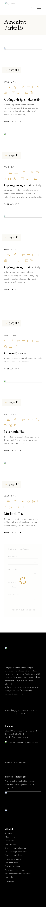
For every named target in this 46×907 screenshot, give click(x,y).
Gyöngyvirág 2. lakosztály (15, 852)
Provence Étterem (13, 859)
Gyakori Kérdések (12, 866)
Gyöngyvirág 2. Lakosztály (22, 185)
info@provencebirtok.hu (21, 737)
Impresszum (10, 881)
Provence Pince (11, 863)
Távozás (12, 569)
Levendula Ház (14, 431)
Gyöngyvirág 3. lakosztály (22, 99)
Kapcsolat (9, 877)
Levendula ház (11, 841)
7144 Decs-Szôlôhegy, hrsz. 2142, (23, 731)
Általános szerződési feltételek (18, 874)
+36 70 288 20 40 (16, 734)
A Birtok (8, 834)
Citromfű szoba (15, 353)
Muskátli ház (10, 837)
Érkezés (12, 556)
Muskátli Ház (13, 514)
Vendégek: (13, 595)
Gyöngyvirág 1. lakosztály (22, 267)
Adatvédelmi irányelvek (15, 870)
